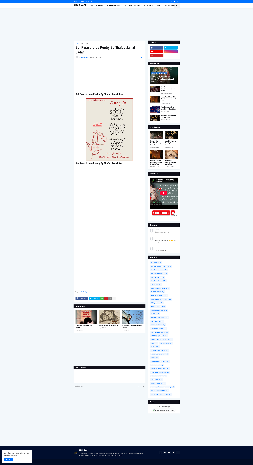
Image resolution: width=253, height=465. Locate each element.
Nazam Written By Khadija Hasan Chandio (132, 327)
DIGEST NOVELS (157, 292)
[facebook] (171, 1)
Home (75, 1)
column (155, 387)
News (154, 343)
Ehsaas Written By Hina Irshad (108, 326)
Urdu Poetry (84, 43)
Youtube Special (158, 383)
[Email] (110, 298)
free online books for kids (159, 390)
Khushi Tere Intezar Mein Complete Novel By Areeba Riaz (169, 99)
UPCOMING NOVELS (158, 376)
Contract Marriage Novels (160, 288)
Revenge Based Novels (159, 354)
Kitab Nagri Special (158, 335)
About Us (81, 1)
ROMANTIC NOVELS (159, 350)
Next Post (141, 386)
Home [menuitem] (91, 5)
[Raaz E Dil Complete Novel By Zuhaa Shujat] (155, 118)
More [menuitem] (158, 5)
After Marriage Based (158, 270)
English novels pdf (158, 306)
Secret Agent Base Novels (160, 372)
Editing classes (156, 303)
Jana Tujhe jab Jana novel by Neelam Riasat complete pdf (162, 77)
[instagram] (171, 51)
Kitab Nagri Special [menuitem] (113, 5)
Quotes (155, 346)
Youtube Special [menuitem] (169, 5)
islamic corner (156, 394)
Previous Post (79, 386)
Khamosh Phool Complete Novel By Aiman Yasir (155, 143)
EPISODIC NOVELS (159, 295)
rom (168, 394)
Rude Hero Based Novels (159, 361)
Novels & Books (166, 343)
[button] (172, 5)
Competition (155, 284)
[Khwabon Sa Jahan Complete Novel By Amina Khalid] (155, 89)
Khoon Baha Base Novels (159, 332)
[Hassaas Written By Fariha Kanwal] (86, 317)
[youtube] (174, 1)
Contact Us (89, 1)
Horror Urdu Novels (158, 325)
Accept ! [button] (8, 459)
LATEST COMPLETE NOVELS (161, 339)
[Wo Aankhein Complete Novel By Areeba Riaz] (171, 154)
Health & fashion (157, 321)
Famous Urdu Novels (159, 310)
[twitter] (171, 48)
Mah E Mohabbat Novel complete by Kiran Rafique (168, 108)
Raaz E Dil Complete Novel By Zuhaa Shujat (168, 116)
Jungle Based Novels (158, 328)
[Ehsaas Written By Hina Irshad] (109, 317)
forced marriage (168, 387)
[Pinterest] (106, 298)
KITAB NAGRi (80, 5)
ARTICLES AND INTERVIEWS (161, 266)
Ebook (167, 299)
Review (154, 357)
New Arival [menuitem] (99, 5)
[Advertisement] (127, 24)
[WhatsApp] (102, 298)
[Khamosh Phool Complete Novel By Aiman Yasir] (156, 135)
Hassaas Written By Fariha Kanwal (84, 327)
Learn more (14, 455)
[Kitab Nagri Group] (171, 55)
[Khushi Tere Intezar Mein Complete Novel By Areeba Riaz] (155, 99)
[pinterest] (177, 1)
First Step (155, 314)
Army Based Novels (158, 281)
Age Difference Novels (159, 273)
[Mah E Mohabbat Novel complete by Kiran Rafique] (155, 109)
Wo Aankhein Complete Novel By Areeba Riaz (170, 162)
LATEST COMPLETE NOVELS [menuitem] (132, 5)
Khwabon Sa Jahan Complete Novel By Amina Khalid (168, 89)
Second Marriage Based (160, 368)
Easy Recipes (156, 299)
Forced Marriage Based (159, 317)
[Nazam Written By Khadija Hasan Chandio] (132, 317)
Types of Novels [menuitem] (148, 5)
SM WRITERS (157, 365)
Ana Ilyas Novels (157, 277)
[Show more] (114, 298)
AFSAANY (156, 262)
